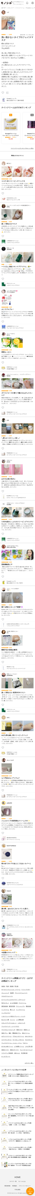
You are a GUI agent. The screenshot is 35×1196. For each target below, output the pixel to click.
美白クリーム (26, 1033)
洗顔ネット (27, 1029)
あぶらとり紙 (5, 1019)
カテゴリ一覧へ (29, 1063)
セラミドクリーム (6, 1036)
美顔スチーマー (14, 1050)
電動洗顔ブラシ (16, 1033)
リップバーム (5, 1009)
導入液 (16, 986)
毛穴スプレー (5, 1003)
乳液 (7, 986)
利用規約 (14, 1186)
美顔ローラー (5, 1050)
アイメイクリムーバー (21, 993)
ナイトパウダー (25, 989)
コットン (12, 1019)
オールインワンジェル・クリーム (10, 989)
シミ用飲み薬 (20, 1019)
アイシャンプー (20, 1006)
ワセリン (25, 1043)
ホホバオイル (28, 1036)
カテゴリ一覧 (13, 1181)
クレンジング (5, 993)
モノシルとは (21, 1181)
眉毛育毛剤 (12, 1006)
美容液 (12, 986)
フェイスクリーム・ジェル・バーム (11, 1043)
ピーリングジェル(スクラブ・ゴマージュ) (13, 999)
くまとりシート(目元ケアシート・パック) (13, 1016)
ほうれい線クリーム (7, 1046)
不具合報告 (17, 1189)
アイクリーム (22, 1003)
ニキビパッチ (21, 1023)
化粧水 (3, 986)
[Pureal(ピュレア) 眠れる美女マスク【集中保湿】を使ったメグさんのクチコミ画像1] (8, 23)
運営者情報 (7, 1186)
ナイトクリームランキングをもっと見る (22, 148)
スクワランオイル (6, 1040)
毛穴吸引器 (24, 1053)
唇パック (12, 1009)
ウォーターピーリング (26, 1050)
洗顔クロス (19, 1029)
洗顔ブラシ (4, 1033)
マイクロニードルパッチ (8, 1029)
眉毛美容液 (4, 1006)
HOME (17, 1177)
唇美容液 (28, 1006)
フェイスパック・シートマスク (10, 1026)
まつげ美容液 (14, 1003)
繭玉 (10, 1033)
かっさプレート (5, 1056)
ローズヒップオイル (18, 1040)
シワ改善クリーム (19, 1046)
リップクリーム (20, 1009)
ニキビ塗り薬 (28, 1046)
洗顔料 (12, 993)
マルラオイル (28, 1040)
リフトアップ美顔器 (7, 1053)
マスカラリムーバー (7, 996)
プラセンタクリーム (18, 1036)
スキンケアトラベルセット (9, 1023)
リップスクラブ (5, 1013)
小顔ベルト (17, 1053)
